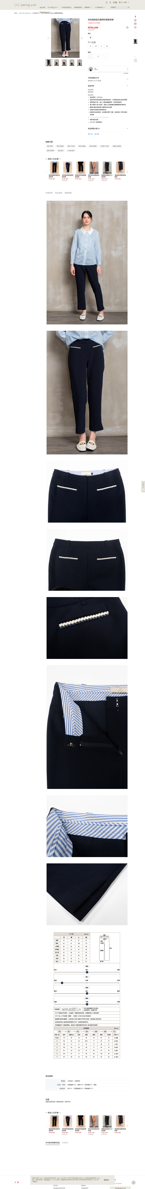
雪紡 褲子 (61, 150)
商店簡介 (55, 1185)
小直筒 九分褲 (105, 146)
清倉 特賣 (50, 146)
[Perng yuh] (25, 5)
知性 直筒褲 (82, 146)
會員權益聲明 (84, 1188)
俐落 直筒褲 (93, 146)
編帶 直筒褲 (50, 150)
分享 (91, 134)
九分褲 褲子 (71, 150)
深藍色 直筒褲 (117, 146)
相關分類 (49, 142)
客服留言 (83, 1185)
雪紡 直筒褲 (60, 146)
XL (107, 46)
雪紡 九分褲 (71, 146)
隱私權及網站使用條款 (59, 1188)
